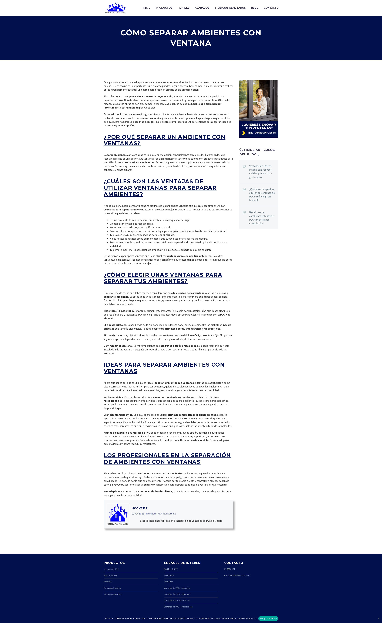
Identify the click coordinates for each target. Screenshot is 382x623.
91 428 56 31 (138, 513)
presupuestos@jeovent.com (160, 513)
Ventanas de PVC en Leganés (177, 588)
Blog (254, 7)
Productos (164, 7)
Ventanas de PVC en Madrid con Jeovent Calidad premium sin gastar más (260, 171)
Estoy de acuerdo (268, 618)
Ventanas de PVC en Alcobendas (178, 606)
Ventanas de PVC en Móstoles (177, 594)
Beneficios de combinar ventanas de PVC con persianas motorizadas (261, 217)
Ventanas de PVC (111, 569)
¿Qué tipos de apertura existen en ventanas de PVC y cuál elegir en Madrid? (262, 194)
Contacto (271, 7)
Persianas (108, 581)
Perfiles (183, 7)
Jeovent (139, 508)
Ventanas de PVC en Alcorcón (177, 600)
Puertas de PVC (110, 575)
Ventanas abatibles (112, 588)
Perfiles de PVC (171, 569)
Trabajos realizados (230, 7)
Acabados (202, 7)
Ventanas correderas (113, 594)
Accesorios (169, 575)
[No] (378, 618)
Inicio (147, 7)
